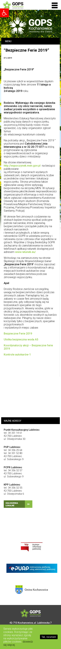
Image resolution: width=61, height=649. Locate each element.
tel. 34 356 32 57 (13, 470)
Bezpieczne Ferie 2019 (18, 333)
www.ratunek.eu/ (25, 252)
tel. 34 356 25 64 (13, 450)
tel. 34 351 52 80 (13, 453)
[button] (55, 5)
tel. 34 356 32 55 (13, 487)
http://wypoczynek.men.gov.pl (22, 165)
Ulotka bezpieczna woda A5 (21, 339)
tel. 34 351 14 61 (13, 432)
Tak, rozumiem (49, 637)
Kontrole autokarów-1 (17, 354)
